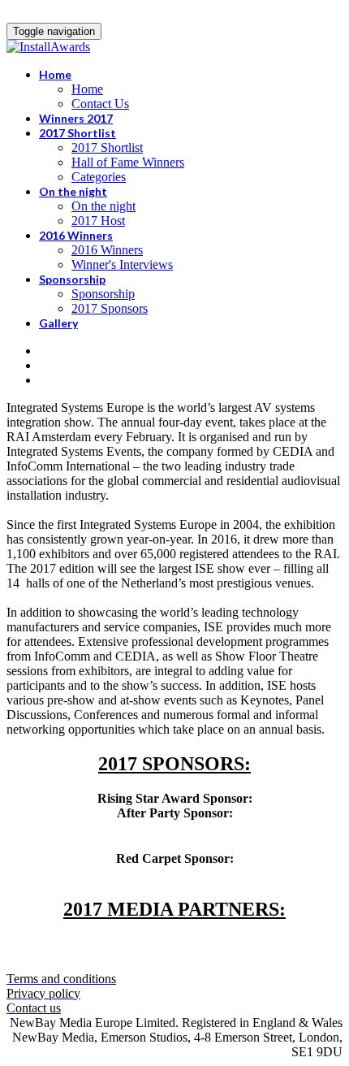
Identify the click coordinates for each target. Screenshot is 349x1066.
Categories (98, 177)
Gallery (58, 323)
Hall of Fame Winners (127, 162)
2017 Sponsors (109, 308)
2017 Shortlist (77, 133)
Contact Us (100, 103)
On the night (73, 191)
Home (55, 74)
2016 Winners (76, 235)
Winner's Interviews (122, 264)
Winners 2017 (76, 118)
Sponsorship (72, 279)
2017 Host (98, 221)
